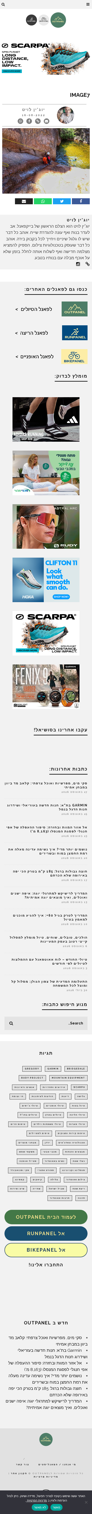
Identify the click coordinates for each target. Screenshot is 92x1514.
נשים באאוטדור (55, 1161)
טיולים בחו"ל (28, 1115)
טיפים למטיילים (39, 1133)
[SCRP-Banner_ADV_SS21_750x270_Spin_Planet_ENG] (46, 57)
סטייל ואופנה (28, 1161)
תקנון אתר (19, 1473)
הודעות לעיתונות (42, 1096)
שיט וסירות (17, 1189)
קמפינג (20, 1179)
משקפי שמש (27, 1152)
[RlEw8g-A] (46, 686)
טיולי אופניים (55, 1106)
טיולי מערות (77, 1124)
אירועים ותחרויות (54, 1087)
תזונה (81, 1198)
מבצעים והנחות (75, 1152)
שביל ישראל (56, 1189)
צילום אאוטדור (75, 1179)
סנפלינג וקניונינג (73, 1170)
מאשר (56, 1507)
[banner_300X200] (46, 579)
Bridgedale (76, 1069)
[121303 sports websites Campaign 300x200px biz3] (46, 472)
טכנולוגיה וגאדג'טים (72, 1143)
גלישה (81, 1096)
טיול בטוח (78, 1106)
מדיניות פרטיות (46, 1477)
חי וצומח (17, 1096)
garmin (53, 1069)
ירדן (47, 1143)
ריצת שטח (79, 1189)
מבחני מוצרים (28, 1143)
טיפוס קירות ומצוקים (71, 1133)
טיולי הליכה (77, 1115)
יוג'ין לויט (33, 109)
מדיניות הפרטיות (36, 1500)
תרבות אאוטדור (60, 1198)
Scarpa (79, 1087)
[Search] (3, 4)
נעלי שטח (79, 1161)
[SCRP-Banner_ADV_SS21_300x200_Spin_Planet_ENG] (46, 632)
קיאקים (37, 1179)
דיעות (65, 1096)
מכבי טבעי (50, 1152)
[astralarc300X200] (46, 526)
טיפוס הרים (18, 1124)
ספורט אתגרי (46, 1170)
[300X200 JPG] (46, 419)
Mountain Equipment (68, 1078)
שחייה (37, 1189)
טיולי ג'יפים (30, 1106)
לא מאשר (40, 1507)
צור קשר (22, 1464)
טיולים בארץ (53, 1115)
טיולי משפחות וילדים (47, 1124)
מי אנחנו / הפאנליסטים (57, 1464)
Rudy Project (32, 1078)
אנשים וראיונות (24, 1087)
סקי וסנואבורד (19, 1170)
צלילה (54, 1179)
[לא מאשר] (86, 1502)
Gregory (32, 1069)
